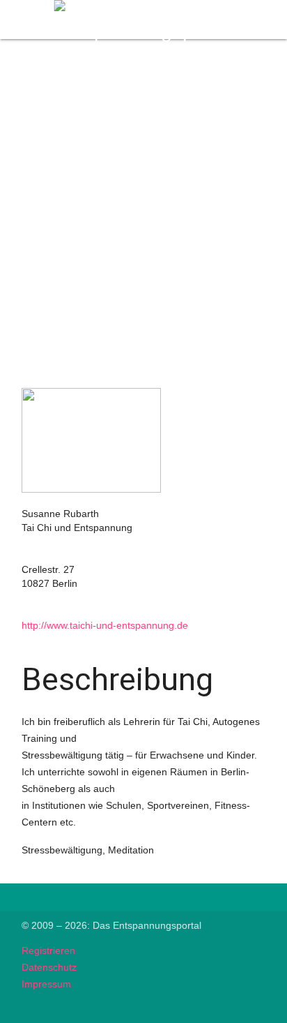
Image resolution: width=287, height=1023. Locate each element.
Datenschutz (49, 967)
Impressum (46, 984)
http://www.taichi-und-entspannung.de (105, 625)
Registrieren (48, 950)
